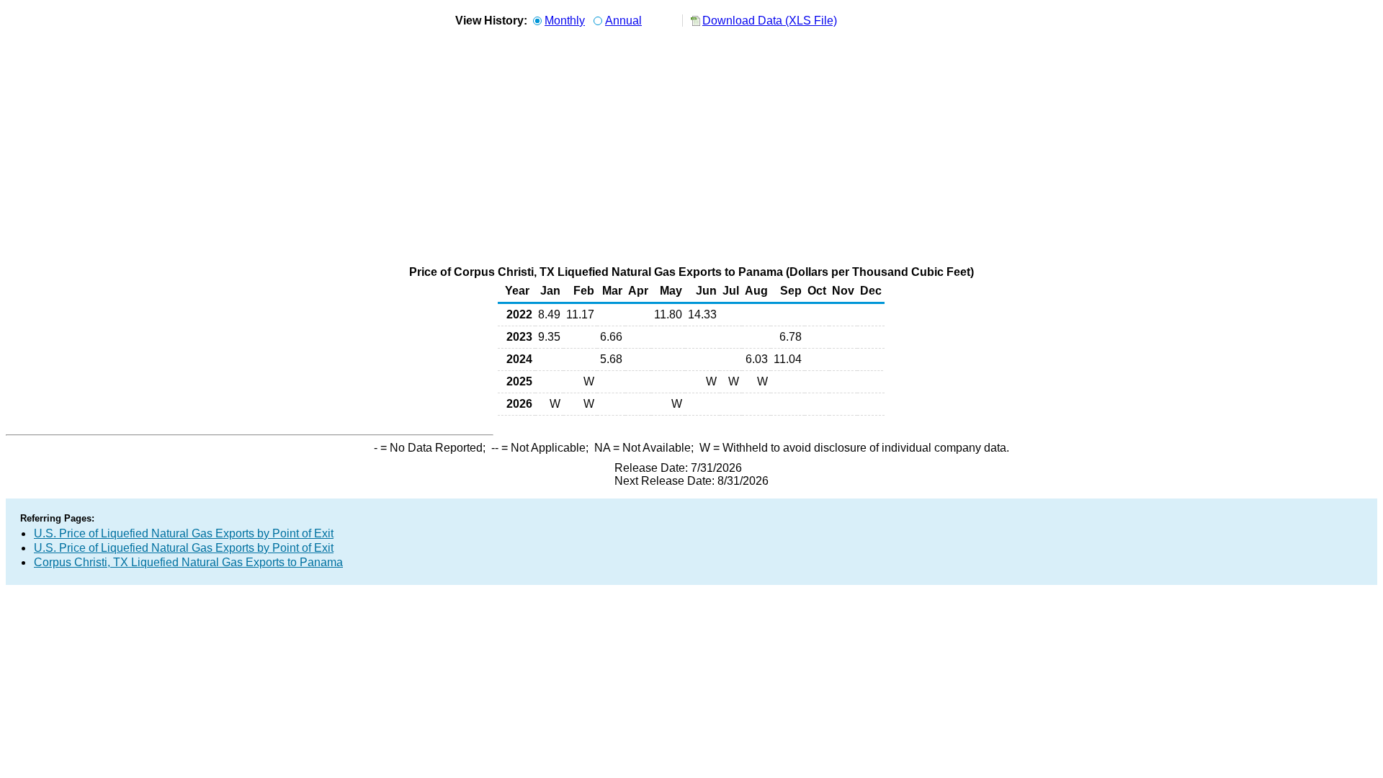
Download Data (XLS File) (769, 20)
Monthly (565, 20)
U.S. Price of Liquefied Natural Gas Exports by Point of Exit (184, 533)
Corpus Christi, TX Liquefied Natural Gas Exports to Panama (188, 562)
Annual (623, 20)
